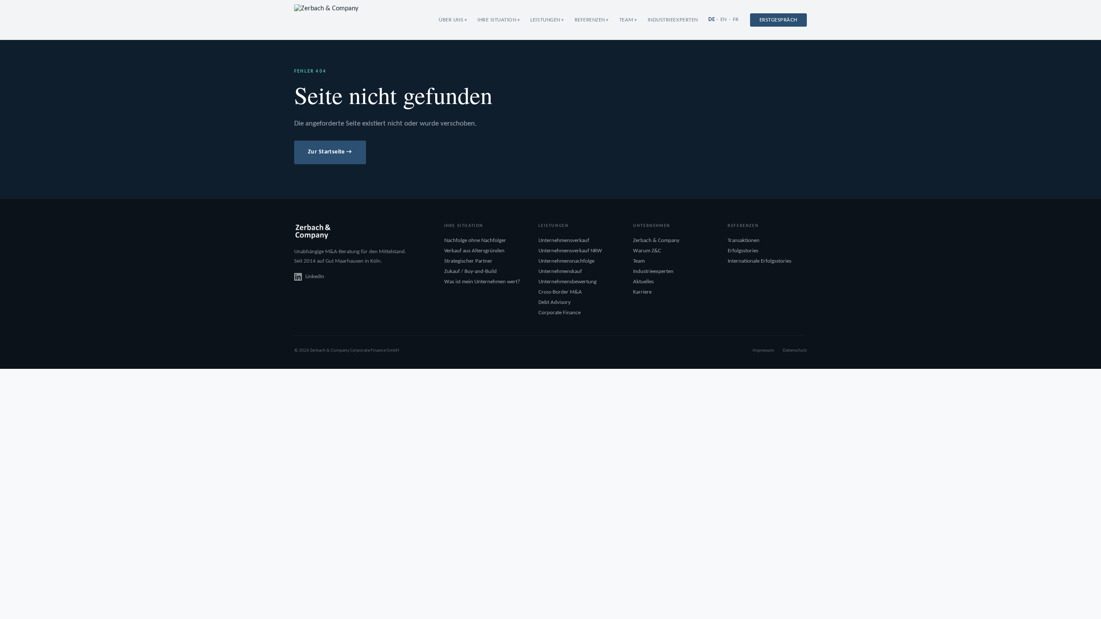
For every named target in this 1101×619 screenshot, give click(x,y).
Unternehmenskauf (560, 271)
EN (723, 19)
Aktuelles (643, 282)
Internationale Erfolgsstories (759, 261)
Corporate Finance (559, 313)
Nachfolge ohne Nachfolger (475, 240)
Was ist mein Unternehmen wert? (482, 282)
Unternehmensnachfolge (566, 261)
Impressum (763, 350)
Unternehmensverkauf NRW (570, 251)
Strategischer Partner (468, 261)
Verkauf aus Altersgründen (474, 251)
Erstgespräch (778, 20)
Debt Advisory (554, 302)
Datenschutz (795, 350)
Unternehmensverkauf (563, 240)
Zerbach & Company (656, 240)
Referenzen (590, 20)
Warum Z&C (647, 251)
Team (626, 20)
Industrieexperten (673, 20)
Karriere (642, 292)
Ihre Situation (496, 20)
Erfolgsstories (743, 251)
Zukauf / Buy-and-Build (470, 271)
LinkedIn (314, 276)
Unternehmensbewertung (567, 282)
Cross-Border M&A (560, 292)
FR (736, 19)
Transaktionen (744, 240)
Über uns (451, 20)
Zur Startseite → (330, 152)
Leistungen (545, 20)
